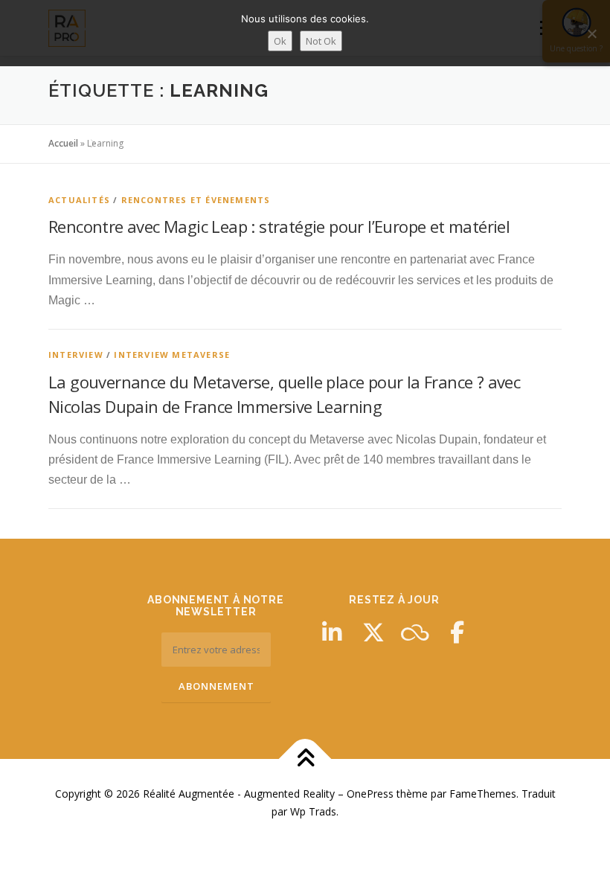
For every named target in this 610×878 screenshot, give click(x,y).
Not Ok (321, 41)
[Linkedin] (332, 632)
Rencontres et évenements (196, 199)
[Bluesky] (415, 632)
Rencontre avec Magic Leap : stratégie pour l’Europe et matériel (279, 226)
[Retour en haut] (305, 759)
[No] (591, 33)
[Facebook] (457, 632)
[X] (373, 632)
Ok (280, 41)
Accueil (63, 143)
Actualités (79, 199)
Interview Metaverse (172, 354)
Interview (75, 354)
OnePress (370, 793)
